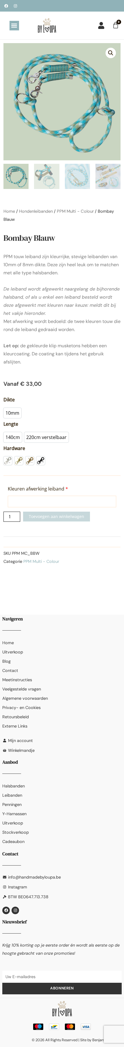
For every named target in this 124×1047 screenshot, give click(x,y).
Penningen (12, 804)
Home (9, 211)
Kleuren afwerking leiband (38, 489)
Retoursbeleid (15, 716)
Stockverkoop (15, 832)
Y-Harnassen (14, 813)
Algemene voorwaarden (25, 698)
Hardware (14, 448)
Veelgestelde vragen (21, 689)
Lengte (10, 424)
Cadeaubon (13, 841)
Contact (10, 670)
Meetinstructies (17, 679)
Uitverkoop (12, 652)
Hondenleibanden (36, 211)
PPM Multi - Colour (75, 211)
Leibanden (12, 795)
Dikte (9, 399)
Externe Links (14, 726)
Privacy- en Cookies (21, 707)
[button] (14, 25)
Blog (6, 661)
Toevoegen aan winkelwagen (56, 516)
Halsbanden (13, 786)
